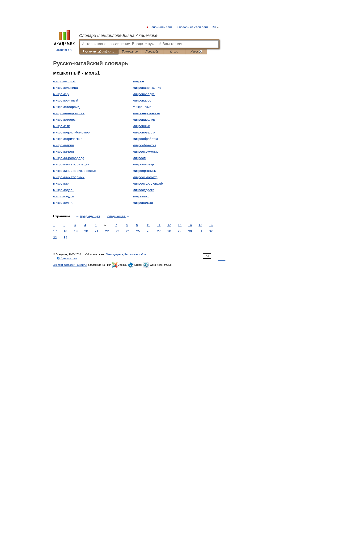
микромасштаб (64, 81)
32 (211, 231)
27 (159, 231)
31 (200, 231)
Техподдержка (114, 254)
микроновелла (144, 132)
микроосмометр (145, 177)
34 (65, 237)
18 (65, 231)
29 (180, 231)
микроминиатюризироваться (75, 171)
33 (55, 237)
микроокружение (146, 151)
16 (211, 225)
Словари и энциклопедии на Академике (118, 35)
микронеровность (146, 113)
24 (128, 231)
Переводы (152, 51)
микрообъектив (144, 145)
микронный (141, 126)
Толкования (130, 51)
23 (117, 231)
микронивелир (144, 119)
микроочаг (141, 196)
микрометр (61, 126)
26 (148, 231)
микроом (139, 158)
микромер (61, 94)
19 (76, 231)
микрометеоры (64, 119)
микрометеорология (69, 113)
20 (86, 231)
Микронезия (142, 107)
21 (96, 231)
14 (190, 225)
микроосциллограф (148, 183)
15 (200, 225)
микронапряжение (147, 87)
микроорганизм (145, 171)
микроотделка (143, 190)
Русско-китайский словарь (98, 51)
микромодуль (63, 196)
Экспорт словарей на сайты (70, 264)
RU (214, 27)
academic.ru (64, 50)
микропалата (143, 202)
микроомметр (143, 164)
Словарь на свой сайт (192, 27)
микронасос (142, 100)
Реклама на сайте (135, 254)
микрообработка (145, 139)
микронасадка (144, 94)
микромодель (63, 190)
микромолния (63, 202)
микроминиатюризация (71, 164)
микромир (61, 183)
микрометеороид (66, 107)
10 (148, 225)
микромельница (65, 87)
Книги (174, 51)
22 (107, 231)
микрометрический (67, 139)
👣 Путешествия (67, 258)
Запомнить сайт (161, 27)
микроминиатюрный (69, 177)
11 (159, 225)
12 (169, 225)
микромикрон (63, 151)
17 (55, 231)
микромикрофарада (68, 158)
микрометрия (63, 145)
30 (190, 231)
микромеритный (65, 100)
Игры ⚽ (196, 51)
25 (138, 231)
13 (180, 225)
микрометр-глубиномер (71, 132)
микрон (138, 81)
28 (169, 231)
